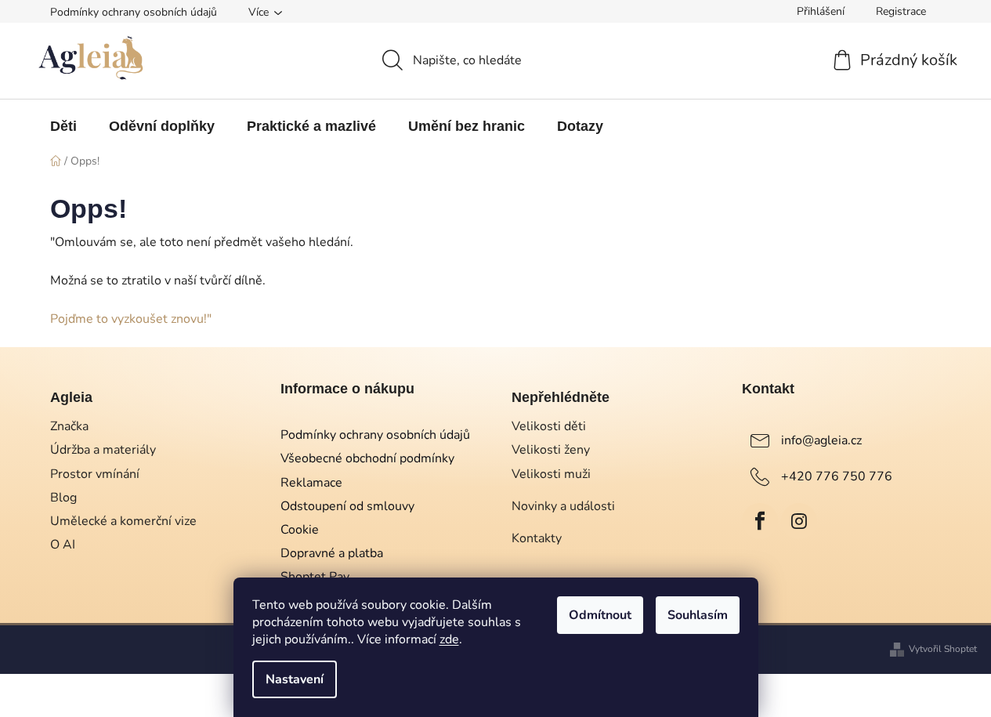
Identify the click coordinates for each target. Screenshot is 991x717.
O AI (62, 544)
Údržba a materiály (103, 449)
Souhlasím (697, 615)
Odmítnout (600, 615)
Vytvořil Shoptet (943, 649)
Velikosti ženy (551, 449)
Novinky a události (563, 506)
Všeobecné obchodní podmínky (367, 458)
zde (449, 639)
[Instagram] (799, 521)
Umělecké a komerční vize (123, 521)
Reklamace (311, 482)
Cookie (299, 529)
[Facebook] (760, 521)
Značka (69, 426)
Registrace (901, 11)
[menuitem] (63, 126)
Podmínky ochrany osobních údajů (133, 12)
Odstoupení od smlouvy (347, 506)
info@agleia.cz (821, 440)
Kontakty (537, 538)
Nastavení (295, 679)
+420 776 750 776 (836, 476)
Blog (63, 497)
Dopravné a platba (331, 553)
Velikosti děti (549, 426)
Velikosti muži (551, 474)
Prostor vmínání (94, 474)
